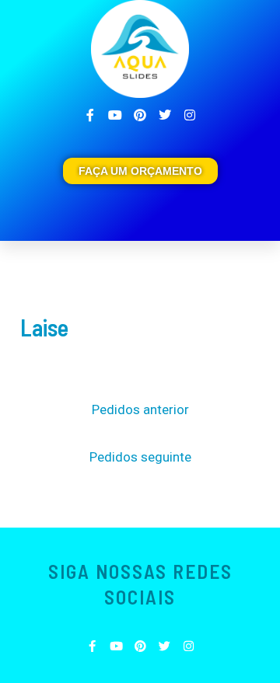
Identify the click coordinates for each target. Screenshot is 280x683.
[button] (248, 210)
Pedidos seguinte (140, 457)
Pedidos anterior (140, 409)
